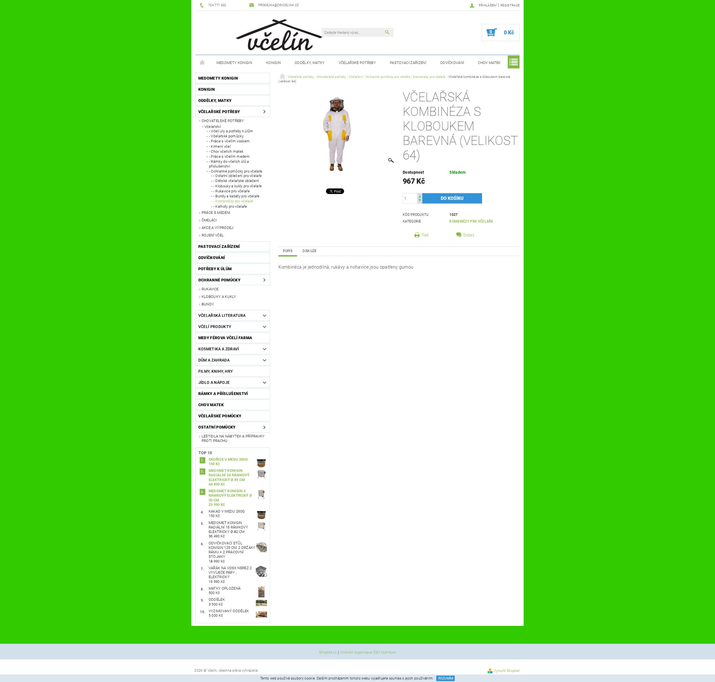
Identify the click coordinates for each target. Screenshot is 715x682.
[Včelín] (276, 33)
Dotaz (468, 235)
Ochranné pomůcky (219, 280)
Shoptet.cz (328, 652)
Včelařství (212, 127)
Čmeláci (209, 220)
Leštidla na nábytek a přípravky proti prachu (233, 438)
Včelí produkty (214, 326)
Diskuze (309, 251)
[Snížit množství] (419, 201)
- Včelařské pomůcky (226, 136)
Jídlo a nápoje (214, 382)
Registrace (509, 5)
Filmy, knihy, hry (215, 371)
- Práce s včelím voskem (229, 141)
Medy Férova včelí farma (225, 338)
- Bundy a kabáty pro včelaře (236, 196)
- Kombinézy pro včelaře (233, 201)
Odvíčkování (452, 63)
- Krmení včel (220, 146)
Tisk (425, 235)
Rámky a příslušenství (223, 393)
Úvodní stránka (202, 63)
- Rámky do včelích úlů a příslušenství (229, 163)
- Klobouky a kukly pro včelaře (237, 186)
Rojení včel (213, 235)
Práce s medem (216, 212)
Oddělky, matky (310, 63)
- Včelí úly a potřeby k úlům (231, 131)
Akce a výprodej (217, 228)
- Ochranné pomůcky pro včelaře (236, 171)
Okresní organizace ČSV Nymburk (368, 652)
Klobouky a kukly (219, 297)
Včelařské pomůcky (219, 416)
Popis (287, 251)
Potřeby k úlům (215, 269)
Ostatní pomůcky (217, 427)
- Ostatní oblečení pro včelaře (237, 176)
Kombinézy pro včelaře (471, 221)
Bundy (208, 304)
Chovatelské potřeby (223, 121)
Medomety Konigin (234, 63)
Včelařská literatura (222, 315)
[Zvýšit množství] (419, 195)
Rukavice (210, 289)
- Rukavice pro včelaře (231, 191)
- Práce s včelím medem (229, 156)
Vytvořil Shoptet (506, 671)
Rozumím (445, 678)
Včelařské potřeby (357, 63)
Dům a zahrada (214, 360)
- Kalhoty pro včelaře (230, 206)
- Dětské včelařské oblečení (236, 181)
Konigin (273, 63)
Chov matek (489, 63)
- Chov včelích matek (226, 151)
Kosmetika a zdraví (218, 349)
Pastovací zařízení (408, 63)
